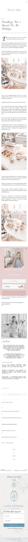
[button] (26, 248)
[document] (14, 271)
